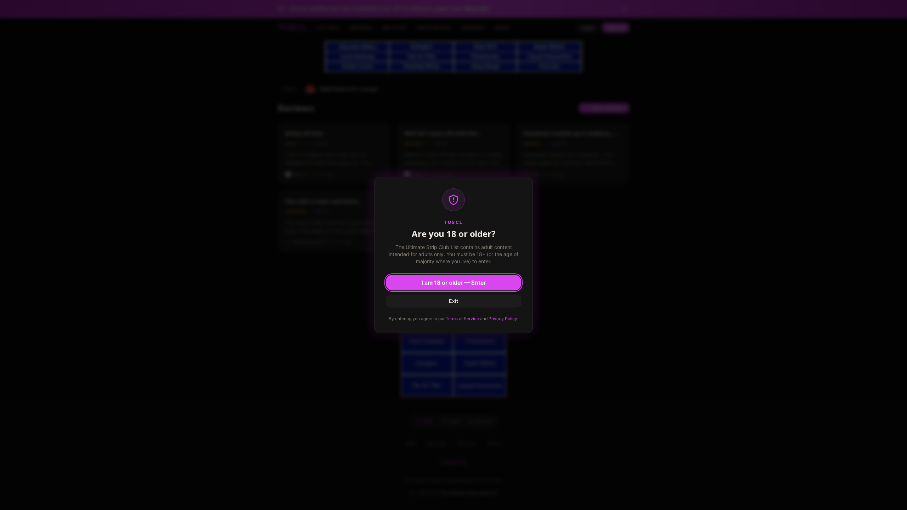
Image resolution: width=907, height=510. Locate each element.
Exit (453, 301)
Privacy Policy (503, 318)
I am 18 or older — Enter (454, 282)
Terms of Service (462, 318)
